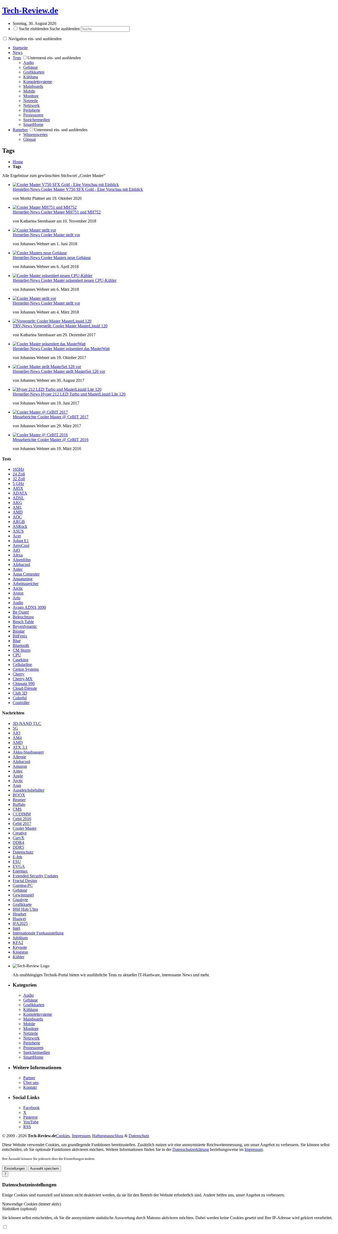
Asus (17, 785)
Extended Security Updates (35, 876)
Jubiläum (20, 938)
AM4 (17, 738)
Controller (21, 702)
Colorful (20, 698)
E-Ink (17, 857)
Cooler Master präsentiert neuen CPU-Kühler (78, 280)
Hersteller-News (27, 189)
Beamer (19, 799)
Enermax (20, 871)
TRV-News (23, 326)
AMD (18, 512)
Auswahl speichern (44, 1169)
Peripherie (31, 110)
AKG (17, 502)
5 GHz (18, 483)
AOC (17, 517)
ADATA (20, 493)
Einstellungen (14, 1169)
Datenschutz (23, 852)
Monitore (31, 96)
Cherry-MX (22, 679)
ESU (17, 861)
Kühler (18, 957)
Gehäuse (30, 67)
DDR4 (18, 842)
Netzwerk (31, 105)
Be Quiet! (21, 612)
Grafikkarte (22, 904)
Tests (17, 58)
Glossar (29, 139)
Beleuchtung (23, 617)
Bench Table (23, 621)
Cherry (18, 674)
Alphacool (21, 564)
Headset (19, 914)
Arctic (18, 588)
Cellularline (22, 664)
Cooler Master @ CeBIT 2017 (62, 417)
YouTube (31, 1122)
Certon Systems (26, 669)
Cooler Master (24, 828)
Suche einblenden (34, 28)
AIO (16, 733)
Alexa (18, 555)
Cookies (63, 1135)
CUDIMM (22, 814)
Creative (20, 833)
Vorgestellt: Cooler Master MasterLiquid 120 (70, 326)
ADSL (18, 498)
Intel (16, 928)
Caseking (20, 659)
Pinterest (30, 1117)
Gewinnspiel (23, 895)
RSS (27, 1126)
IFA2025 (20, 923)
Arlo (16, 598)
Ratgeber (20, 130)
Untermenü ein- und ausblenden (54, 58)
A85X (18, 488)
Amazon (20, 766)
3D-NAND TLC (27, 723)
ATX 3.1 (20, 747)
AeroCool (21, 545)
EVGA (19, 866)
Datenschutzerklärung (190, 1149)
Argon (18, 593)
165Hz (18, 469)
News (17, 52)
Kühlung (30, 77)
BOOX (19, 795)
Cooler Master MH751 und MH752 (71, 212)
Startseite (20, 48)
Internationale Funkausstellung (38, 933)
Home (18, 162)
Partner (29, 1078)
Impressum (81, 1135)
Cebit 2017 (22, 823)
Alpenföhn (22, 559)
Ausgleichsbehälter (28, 790)
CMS (17, 809)
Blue (17, 640)
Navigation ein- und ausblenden (35, 39)
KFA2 (18, 942)
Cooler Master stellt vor (60, 235)
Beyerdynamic (25, 626)
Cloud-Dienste (25, 688)
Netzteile (30, 100)
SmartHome (33, 124)
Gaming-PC (23, 885)
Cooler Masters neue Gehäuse (66, 257)
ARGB (19, 521)
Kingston (20, 952)
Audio (28, 62)
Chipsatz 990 (24, 683)
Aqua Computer (26, 574)
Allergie (19, 757)
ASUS (18, 531)
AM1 (17, 507)
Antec (18, 569)
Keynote (20, 947)
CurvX (18, 838)
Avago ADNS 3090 (29, 607)
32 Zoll (19, 479)
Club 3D (20, 693)
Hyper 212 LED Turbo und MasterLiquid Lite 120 (83, 394)
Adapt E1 (21, 540)
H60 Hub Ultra (25, 909)
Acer (17, 536)
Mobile (29, 91)
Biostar (19, 631)
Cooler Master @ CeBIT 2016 (62, 439)
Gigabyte (20, 899)
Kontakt (30, 1087)
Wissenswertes (35, 134)
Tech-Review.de (30, 10)
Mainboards (33, 86)
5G (15, 728)
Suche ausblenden (65, 28)
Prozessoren (33, 115)
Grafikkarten (33, 72)
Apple (18, 776)
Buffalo (19, 804)
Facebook (31, 1107)
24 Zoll (19, 474)
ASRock (20, 526)
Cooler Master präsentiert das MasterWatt (75, 348)
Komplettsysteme (37, 81)
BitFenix (20, 636)
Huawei (19, 919)
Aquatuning (22, 579)
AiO (16, 550)
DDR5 (18, 847)
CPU (17, 655)
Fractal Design (25, 880)
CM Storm (21, 650)
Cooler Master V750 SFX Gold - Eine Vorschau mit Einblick (92, 189)
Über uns (31, 1082)
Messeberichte (25, 417)
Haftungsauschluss (107, 1135)
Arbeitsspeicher (26, 583)
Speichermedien (36, 119)
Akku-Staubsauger (28, 752)
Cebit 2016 (22, 818)
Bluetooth (21, 645)
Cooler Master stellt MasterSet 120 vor (73, 371)
